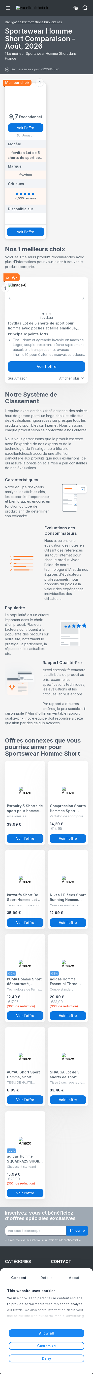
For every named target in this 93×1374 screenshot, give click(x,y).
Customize (46, 1346)
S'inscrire (77, 1230)
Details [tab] (46, 1278)
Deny (46, 1358)
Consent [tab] (18, 1278)
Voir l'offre (25, 128)
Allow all (46, 1333)
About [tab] (74, 1278)
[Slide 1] (46, 314)
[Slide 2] (50, 314)
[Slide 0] (43, 314)
